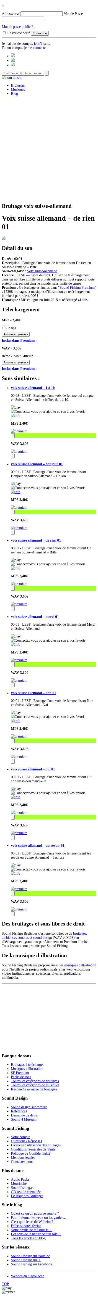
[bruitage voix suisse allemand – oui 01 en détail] (15, 797)
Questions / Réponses (26, 1141)
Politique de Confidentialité (30, 1153)
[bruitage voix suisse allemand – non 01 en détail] (15, 721)
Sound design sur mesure (29, 1107)
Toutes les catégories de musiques (35, 1085)
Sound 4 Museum (23, 1119)
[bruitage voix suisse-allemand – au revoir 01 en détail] (15, 873)
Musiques (18, 89)
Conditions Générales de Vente (33, 1149)
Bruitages (18, 85)
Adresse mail (11, 14)
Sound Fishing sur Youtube (30, 1256)
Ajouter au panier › (16, 334)
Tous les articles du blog (28, 1238)
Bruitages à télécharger (27, 1064)
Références (19, 1111)
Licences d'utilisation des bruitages (36, 1145)
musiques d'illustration (80, 965)
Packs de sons (21, 1077)
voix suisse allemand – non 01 (33, 693)
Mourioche (19, 1183)
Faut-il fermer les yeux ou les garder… (38, 1217)
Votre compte (20, 1137)
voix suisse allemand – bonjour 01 (37, 464)
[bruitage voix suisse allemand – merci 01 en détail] (15, 644)
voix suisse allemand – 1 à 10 (33, 388)
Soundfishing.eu (22, 1188)
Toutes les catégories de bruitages (35, 1081)
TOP (5, 1284)
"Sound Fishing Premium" (77, 287)
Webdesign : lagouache (27, 1276)
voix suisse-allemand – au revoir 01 (37, 845)
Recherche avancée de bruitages (34, 1089)
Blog (14, 93)
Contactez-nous (22, 1162)
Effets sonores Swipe (26, 1226)
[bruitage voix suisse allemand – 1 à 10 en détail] (15, 416)
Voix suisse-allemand (42, 271)
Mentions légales (23, 1157)
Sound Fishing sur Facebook (31, 1264)
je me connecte (35, 48)
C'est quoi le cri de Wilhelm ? (32, 1222)
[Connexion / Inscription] (13, 60)
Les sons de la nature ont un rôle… (36, 1234)
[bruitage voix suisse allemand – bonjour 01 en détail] (15, 492)
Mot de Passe (73, 14)
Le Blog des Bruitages (27, 1196)
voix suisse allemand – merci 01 (35, 617)
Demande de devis (24, 1115)
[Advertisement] (49, 148)
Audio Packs (20, 1179)
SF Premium (20, 1073)
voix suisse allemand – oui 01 (33, 769)
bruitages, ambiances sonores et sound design (44, 935)
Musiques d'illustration (27, 1069)
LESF (20, 275)
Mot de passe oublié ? (17, 27)
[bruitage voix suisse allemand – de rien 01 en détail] (15, 568)
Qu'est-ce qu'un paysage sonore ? (35, 1213)
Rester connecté (18, 33)
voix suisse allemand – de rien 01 (36, 540)
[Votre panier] (13, 65)
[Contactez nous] (13, 56)
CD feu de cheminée (26, 1192)
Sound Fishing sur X (26, 1260)
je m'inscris (42, 43)
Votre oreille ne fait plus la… (31, 1230)
